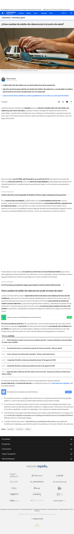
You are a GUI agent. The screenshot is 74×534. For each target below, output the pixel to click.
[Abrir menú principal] (71, 13)
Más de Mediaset (8, 459)
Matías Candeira (11, 78)
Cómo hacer (19, 429)
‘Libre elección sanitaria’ (60, 383)
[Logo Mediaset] (37, 467)
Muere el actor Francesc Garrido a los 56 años (57, 9)
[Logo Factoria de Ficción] (60, 482)
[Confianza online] (37, 527)
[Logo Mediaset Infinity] (14, 475)
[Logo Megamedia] (38, 519)
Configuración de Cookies (40, 509)
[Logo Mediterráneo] (60, 500)
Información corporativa (13, 509)
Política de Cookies (53, 509)
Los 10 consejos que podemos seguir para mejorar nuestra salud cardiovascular (31, 285)
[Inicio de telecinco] (2, 13)
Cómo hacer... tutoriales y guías (13, 18)
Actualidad (10, 429)
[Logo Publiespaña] (37, 500)
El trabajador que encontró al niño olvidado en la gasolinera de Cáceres (22, 9)
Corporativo (6, 449)
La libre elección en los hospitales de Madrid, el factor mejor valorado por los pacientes (33, 195)
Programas (6, 444)
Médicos (28, 429)
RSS (71, 509)
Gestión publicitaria (64, 509)
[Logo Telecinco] (37, 475)
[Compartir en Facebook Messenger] (67, 102)
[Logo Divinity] (14, 482)
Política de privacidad (26, 509)
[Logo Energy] (37, 488)
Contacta (37, 511)
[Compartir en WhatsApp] (59, 102)
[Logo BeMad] (60, 488)
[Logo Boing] (14, 488)
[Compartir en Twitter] (63, 102)
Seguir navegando (9, 454)
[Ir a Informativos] (11, 13)
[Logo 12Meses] (60, 494)
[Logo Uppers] (14, 494)
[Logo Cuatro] (59, 475)
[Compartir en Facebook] (71, 102)
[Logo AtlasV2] (14, 500)
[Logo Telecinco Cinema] (37, 494)
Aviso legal (3, 509)
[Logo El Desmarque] (36, 481)
